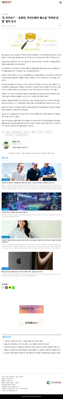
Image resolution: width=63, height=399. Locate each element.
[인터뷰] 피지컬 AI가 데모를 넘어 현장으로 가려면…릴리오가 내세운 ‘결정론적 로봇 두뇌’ (28, 183)
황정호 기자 (5, 26)
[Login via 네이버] (13, 288)
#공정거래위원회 (16, 132)
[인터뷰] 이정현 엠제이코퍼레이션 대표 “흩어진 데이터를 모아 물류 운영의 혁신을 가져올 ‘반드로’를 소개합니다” (31, 241)
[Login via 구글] (3, 288)
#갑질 (7, 132)
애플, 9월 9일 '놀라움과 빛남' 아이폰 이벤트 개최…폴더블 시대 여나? (22, 272)
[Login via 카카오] (10, 288)
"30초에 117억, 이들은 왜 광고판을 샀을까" (14, 212)
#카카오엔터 (9, 135)
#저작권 (41, 132)
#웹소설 (34, 132)
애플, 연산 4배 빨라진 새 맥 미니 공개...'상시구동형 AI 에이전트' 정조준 (26, 344)
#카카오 (48, 132)
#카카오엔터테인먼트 (21, 135)
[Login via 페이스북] (6, 288)
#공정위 (26, 132)
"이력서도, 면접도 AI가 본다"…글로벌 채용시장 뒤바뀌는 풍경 (23, 341)
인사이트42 (5, 14)
